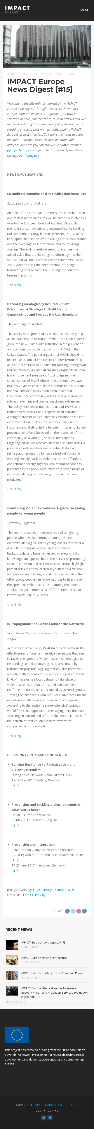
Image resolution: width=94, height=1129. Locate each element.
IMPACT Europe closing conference (44, 958)
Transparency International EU (54, 889)
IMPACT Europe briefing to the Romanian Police (52, 973)
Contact (53, 1110)
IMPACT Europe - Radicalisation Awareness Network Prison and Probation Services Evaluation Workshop (54, 992)
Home (37, 1110)
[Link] (15, 785)
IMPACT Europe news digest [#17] (43, 942)
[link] (17, 285)
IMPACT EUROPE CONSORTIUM (56, 1104)
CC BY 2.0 (37, 895)
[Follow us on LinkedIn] (50, 1117)
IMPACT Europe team (57, 74)
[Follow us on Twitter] (43, 1117)
